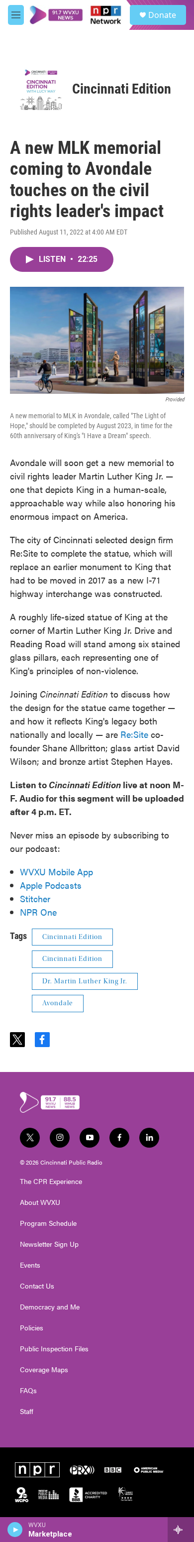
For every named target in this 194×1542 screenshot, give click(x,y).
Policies (31, 1328)
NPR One (38, 912)
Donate (162, 14)
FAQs (28, 1391)
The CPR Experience (51, 1182)
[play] (15, 1530)
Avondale (57, 1003)
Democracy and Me (50, 1307)
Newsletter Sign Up (49, 1244)
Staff (26, 1412)
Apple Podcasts (51, 885)
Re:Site (134, 734)
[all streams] (181, 1529)
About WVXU (40, 1202)
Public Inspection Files (54, 1349)
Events (30, 1265)
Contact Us (37, 1286)
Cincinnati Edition (121, 89)
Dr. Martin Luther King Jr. (84, 981)
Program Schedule (48, 1223)
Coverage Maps (44, 1370)
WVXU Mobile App (56, 871)
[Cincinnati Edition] (41, 89)
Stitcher (35, 898)
